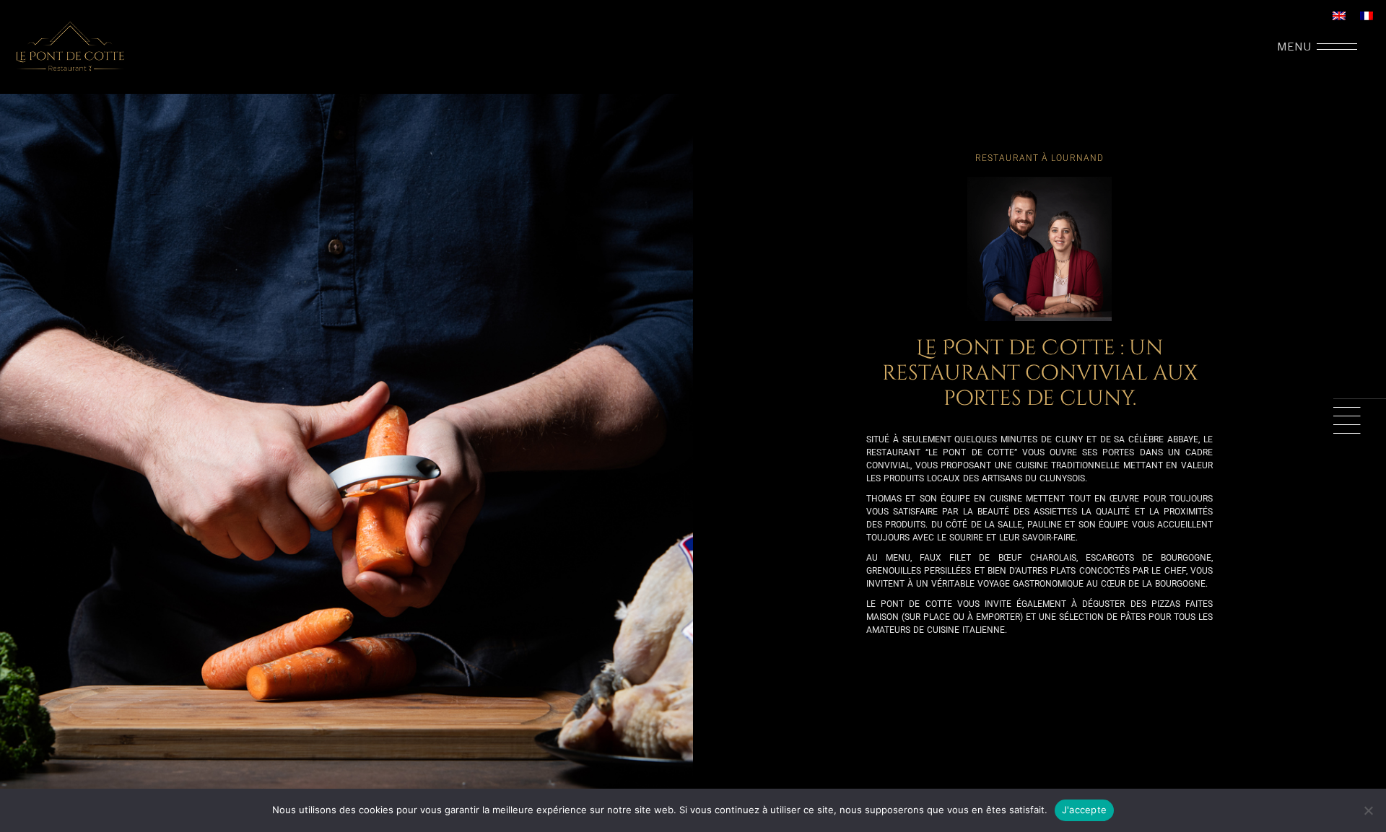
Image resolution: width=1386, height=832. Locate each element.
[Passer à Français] (1366, 15)
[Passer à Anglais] (1339, 15)
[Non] (1368, 810)
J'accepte (1084, 809)
